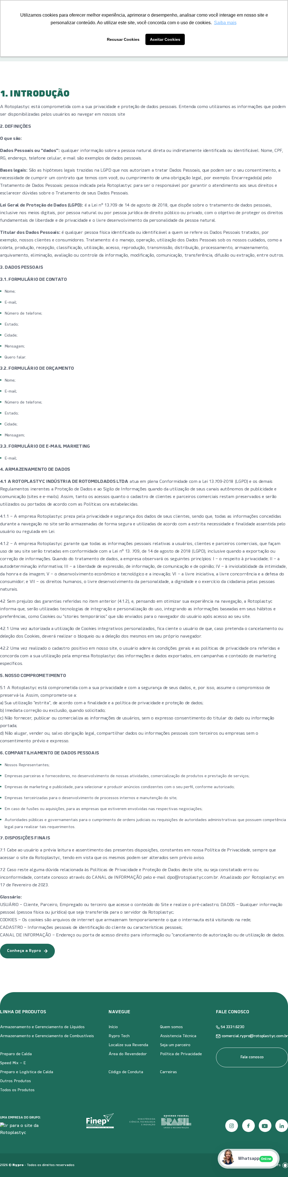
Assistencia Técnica (178, 1036)
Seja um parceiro (175, 1045)
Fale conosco (252, 1057)
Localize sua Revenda (128, 1045)
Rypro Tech (119, 1036)
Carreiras (168, 1072)
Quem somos (171, 1027)
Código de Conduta (126, 1072)
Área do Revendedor (128, 1054)
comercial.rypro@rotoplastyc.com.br (255, 1036)
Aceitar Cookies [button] (165, 39)
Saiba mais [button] (225, 22)
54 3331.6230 (232, 1027)
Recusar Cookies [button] (123, 39)
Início (113, 1027)
